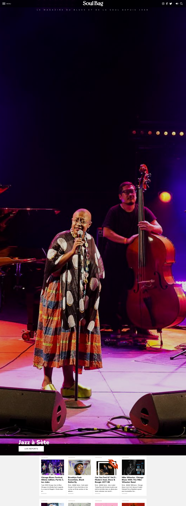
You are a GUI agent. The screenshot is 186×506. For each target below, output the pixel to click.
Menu (8, 4)
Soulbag (93, 3)
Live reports (31, 448)
